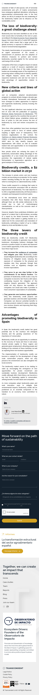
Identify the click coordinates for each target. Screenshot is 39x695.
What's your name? (8, 446)
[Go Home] (9, 4)
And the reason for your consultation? (14, 476)
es (4, 606)
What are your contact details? (12, 456)
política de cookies (27, 505)
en (7, 606)
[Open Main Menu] (35, 3)
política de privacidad (14, 505)
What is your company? (10, 466)
